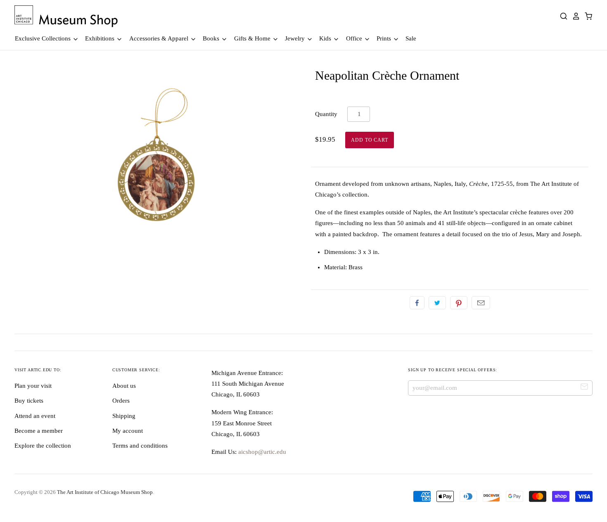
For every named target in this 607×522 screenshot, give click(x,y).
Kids (326, 38)
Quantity (326, 114)
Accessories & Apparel (159, 38)
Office (355, 38)
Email (481, 302)
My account (127, 430)
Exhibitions (100, 38)
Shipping (123, 416)
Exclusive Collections (43, 38)
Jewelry (295, 38)
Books (212, 38)
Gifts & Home (253, 38)
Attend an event (34, 416)
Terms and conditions (140, 445)
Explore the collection (42, 445)
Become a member (38, 430)
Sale (410, 38)
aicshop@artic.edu (261, 451)
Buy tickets (28, 400)
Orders (121, 400)
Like (417, 302)
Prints (385, 38)
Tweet (437, 302)
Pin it (458, 302)
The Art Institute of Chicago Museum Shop (105, 492)
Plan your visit (33, 385)
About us (124, 385)
